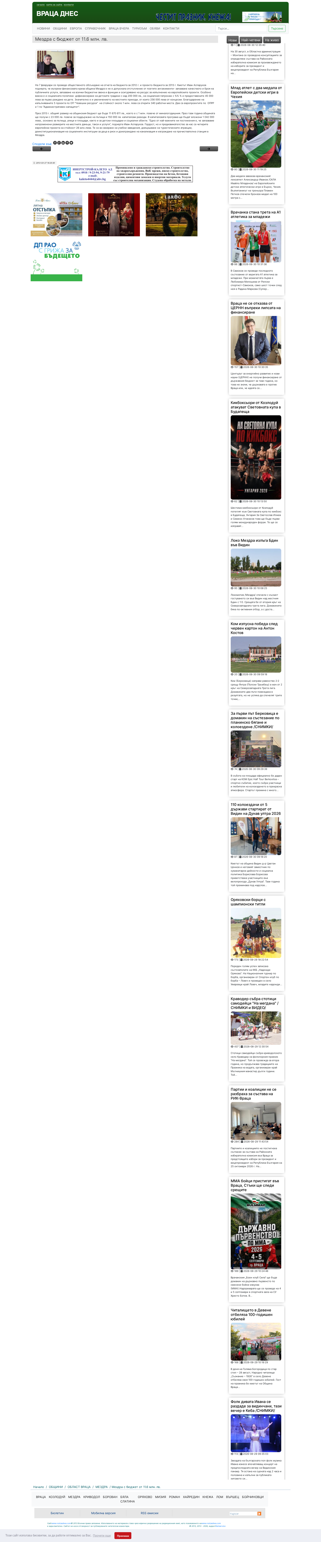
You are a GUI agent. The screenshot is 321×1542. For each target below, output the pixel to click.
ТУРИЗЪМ (139, 28)
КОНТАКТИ (171, 28)
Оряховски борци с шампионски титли (248, 865)
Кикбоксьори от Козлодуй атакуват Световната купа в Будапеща (256, 370)
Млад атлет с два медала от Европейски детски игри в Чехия (256, 55)
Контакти (69, 5)
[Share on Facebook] (55, 143)
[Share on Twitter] (71, 143)
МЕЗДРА (74, 1497)
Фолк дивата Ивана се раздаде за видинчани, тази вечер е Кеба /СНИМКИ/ (256, 1369)
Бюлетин (57, 1513)
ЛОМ (219, 1497)
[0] (41, 148)
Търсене (277, 28)
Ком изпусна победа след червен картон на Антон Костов (254, 591)
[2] (209, 148)
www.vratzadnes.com (61, 1523)
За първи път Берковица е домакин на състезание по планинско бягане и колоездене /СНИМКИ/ (255, 683)
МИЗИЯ (160, 1497)
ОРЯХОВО (145, 1497)
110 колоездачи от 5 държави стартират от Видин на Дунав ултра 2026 (256, 772)
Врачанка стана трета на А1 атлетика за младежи (256, 177)
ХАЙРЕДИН (191, 1497)
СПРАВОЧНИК (95, 28)
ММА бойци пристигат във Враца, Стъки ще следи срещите (255, 1148)
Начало (41, 5)
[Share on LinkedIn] (63, 143)
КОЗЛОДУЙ (57, 1497)
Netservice (221, 1526)
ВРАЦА (41, 1497)
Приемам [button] (123, 1535)
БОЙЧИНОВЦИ (253, 1497)
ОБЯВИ (155, 28)
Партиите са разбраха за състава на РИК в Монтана (255, 1458)
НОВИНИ (43, 28)
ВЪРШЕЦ (232, 1497)
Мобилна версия (103, 1513)
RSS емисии (149, 1513)
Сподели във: (42, 144)
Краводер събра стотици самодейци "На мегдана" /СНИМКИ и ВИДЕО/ (254, 966)
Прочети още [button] (102, 1535)
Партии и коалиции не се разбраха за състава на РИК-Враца (253, 1057)
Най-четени (250, 40)
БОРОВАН (110, 1497)
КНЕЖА (207, 1497)
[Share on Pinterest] (67, 143)
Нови (232, 40)
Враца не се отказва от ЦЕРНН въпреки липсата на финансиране (256, 271)
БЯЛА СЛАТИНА (127, 1499)
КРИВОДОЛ (91, 1497)
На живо (272, 40)
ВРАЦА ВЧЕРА (119, 28)
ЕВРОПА (76, 28)
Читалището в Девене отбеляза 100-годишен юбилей (252, 1278)
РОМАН (174, 1497)
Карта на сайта (54, 5)
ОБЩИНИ (60, 28)
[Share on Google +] (59, 143)
